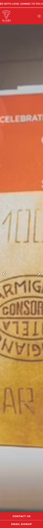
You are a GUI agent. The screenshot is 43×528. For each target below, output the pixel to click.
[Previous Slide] (4, 274)
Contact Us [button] (22, 516)
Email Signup (21, 524)
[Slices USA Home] (8, 16)
